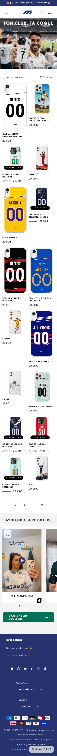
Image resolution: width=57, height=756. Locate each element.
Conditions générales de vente (30, 744)
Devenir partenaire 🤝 (19, 648)
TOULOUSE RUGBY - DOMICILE (12, 299)
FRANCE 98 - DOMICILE (41, 361)
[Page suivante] (49, 505)
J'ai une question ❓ (18, 655)
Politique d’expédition (21, 749)
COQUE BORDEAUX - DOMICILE (12, 445)
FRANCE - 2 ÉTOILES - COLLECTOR (40, 299)
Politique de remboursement (40, 730)
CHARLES (33, 174)
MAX (31, 484)
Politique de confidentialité (30, 734)
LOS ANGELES (9, 237)
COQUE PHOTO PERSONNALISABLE (39, 119)
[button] (6, 12)
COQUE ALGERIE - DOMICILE (11, 175)
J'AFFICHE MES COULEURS (18, 617)
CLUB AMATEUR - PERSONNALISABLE (12, 135)
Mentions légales (43, 739)
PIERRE (6, 399)
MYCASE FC (17, 730)
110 (41, 505)
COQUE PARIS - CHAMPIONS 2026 (38, 215)
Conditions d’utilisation (20, 739)
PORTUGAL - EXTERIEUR (41, 406)
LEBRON (6, 338)
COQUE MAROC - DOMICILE (37, 445)
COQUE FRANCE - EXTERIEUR (11, 485)
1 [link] (7, 505)
